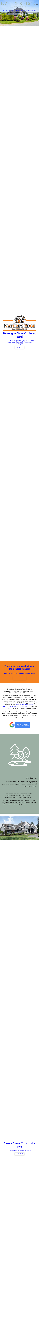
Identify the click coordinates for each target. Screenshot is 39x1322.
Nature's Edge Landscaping (26, 10)
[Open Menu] (37, 4)
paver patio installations (22, 969)
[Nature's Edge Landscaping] (18, 4)
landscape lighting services (20, 970)
